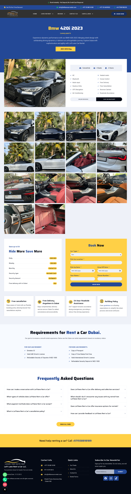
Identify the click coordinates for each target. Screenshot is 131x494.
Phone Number (103, 275)
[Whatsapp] (5, 475)
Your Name (74, 275)
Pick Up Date (75, 267)
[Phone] (5, 479)
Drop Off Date (102, 267)
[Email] (5, 484)
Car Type (74, 251)
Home (35, 14)
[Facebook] (105, 478)
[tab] (33, 389)
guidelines (107, 305)
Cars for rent (46, 14)
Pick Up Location (76, 259)
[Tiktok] (116, 478)
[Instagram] (111, 478)
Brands (60, 14)
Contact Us (74, 14)
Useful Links (86, 14)
